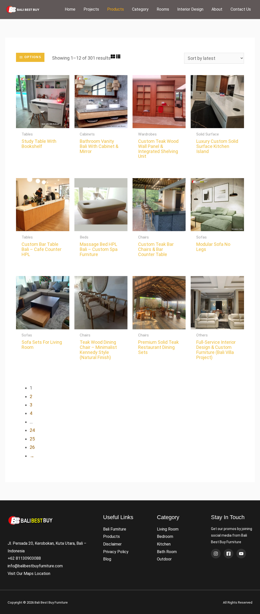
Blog (107, 559)
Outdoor (164, 559)
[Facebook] (228, 553)
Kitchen (164, 544)
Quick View (42, 123)
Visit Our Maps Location (29, 573)
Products (111, 536)
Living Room (167, 529)
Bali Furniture (114, 529)
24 (32, 430)
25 (32, 438)
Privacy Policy (115, 551)
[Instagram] (216, 553)
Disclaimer (112, 544)
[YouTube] (241, 553)
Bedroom (165, 536)
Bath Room (167, 551)
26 (32, 447)
